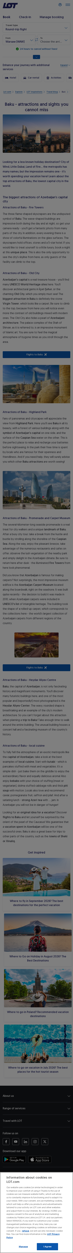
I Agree (47, 1246)
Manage (23, 1246)
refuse (25, 1231)
